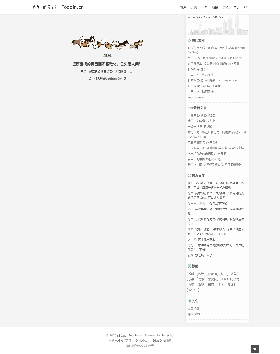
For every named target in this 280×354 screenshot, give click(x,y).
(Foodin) (109, 78)
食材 (236, 279)
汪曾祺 (225, 279)
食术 (221, 284)
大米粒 (192, 239)
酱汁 (201, 274)
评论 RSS (194, 314)
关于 (236, 7)
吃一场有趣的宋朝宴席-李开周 (207, 153)
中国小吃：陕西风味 (201, 91)
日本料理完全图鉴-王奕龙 (204, 86)
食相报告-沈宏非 (198, 69)
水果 (191, 279)
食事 (201, 279)
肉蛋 (191, 284)
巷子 (190, 209)
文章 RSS (194, 308)
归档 (204, 7)
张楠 (190, 255)
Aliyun (121, 340)
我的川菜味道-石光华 (201, 121)
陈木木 (192, 203)
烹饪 (230, 284)
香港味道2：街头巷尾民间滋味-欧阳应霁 (213, 63)
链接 (215, 7)
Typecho (167, 335)
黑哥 (190, 245)
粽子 (224, 274)
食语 (226, 7)
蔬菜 (234, 274)
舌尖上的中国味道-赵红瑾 (204, 159)
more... (193, 290)
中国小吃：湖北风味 (201, 74)
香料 (191, 274)
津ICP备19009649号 (140, 345)
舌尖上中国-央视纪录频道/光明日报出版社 (215, 164)
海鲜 (201, 284)
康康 (190, 229)
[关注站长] (255, 349)
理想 (190, 183)
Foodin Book (196, 97)
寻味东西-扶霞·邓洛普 (202, 115)
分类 (194, 7)
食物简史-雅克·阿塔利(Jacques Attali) (212, 80)
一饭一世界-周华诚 (200, 126)
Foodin (212, 274)
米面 (211, 284)
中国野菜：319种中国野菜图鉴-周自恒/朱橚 (216, 148)
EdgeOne (159, 340)
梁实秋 (212, 279)
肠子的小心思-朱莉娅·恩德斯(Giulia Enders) (216, 58)
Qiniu (138, 340)
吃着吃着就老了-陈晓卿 (203, 142)
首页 (183, 7)
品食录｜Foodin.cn (63, 7)
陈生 (190, 193)
